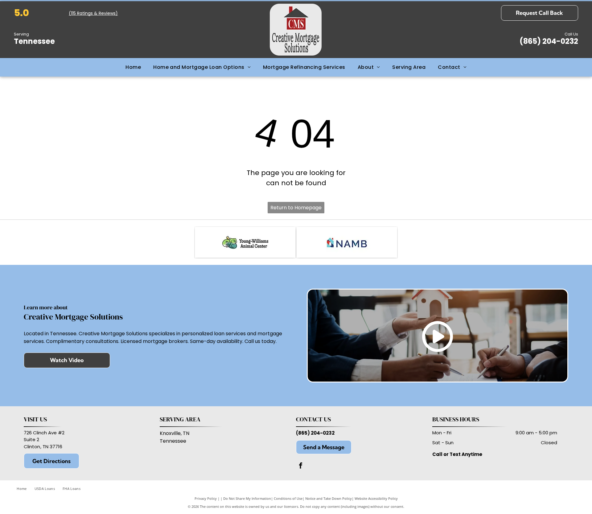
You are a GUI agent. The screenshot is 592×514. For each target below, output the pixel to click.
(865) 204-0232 (315, 433)
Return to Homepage (296, 207)
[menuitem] (133, 67)
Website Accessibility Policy (376, 498)
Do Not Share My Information (247, 498)
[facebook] (300, 466)
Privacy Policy (206, 498)
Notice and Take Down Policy (328, 498)
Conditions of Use (288, 498)
